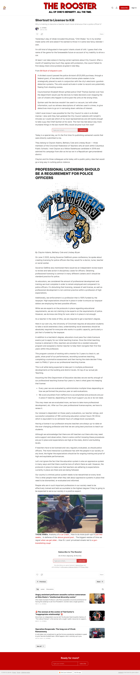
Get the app (77, 672)
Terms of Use (79, 565)
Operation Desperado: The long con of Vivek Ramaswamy (55, 630)
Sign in (134, 8)
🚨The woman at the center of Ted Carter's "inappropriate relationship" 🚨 (54, 613)
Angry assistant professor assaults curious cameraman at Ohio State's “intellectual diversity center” (60, 596)
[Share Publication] (116, 8)
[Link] (32, 173)
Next (98, 582)
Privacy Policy (84, 567)
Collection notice (25, 672)
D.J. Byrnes (43, 27)
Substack (120, 672)
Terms (18, 672)
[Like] (37, 34)
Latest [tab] (42, 589)
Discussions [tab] (50, 589)
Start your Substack (66, 672)
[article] (70, 600)
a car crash (64, 534)
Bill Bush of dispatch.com (51, 71)
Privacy (14, 672)
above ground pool (66, 537)
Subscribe (124, 8)
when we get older (49, 540)
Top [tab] (37, 589)
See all (39, 646)
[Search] (112, 8)
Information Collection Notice (69, 567)
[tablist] (45, 589)
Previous (43, 582)
